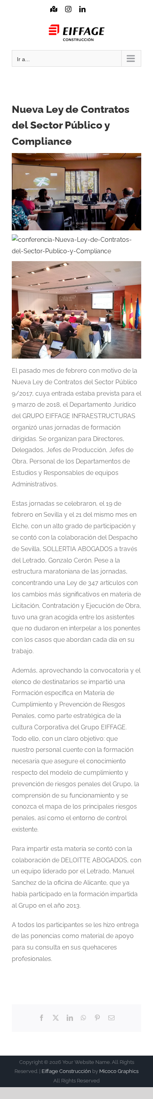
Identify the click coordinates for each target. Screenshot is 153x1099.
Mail (96, 16)
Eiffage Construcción (66, 1071)
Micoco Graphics (118, 1071)
